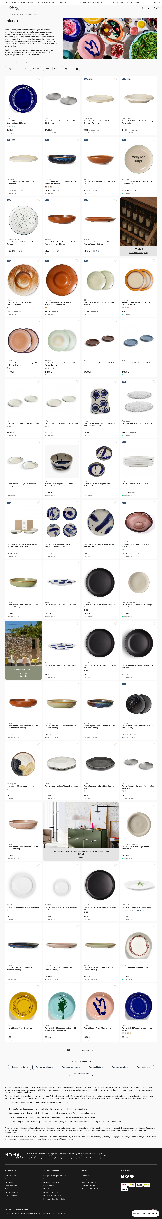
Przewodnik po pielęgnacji (53, 1179)
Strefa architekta (11, 1185)
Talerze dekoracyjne (81, 1073)
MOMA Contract (11, 1196)
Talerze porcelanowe (44, 1067)
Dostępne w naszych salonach (54, 1176)
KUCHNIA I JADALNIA (24, 14)
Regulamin (8, 1209)
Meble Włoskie (48, 1189)
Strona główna (10, 14)
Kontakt (7, 1189)
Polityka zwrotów (88, 1185)
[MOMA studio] (12, 8)
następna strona (88, 1050)
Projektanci (9, 1182)
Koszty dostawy (88, 1179)
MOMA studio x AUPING (52, 1196)
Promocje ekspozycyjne (52, 1182)
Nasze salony (10, 1179)
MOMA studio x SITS (50, 1192)
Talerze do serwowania (71, 1067)
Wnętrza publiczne (12, 1192)
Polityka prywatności (21, 1209)
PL (156, 1209)
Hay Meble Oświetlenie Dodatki (54, 1199)
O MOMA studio (10, 1176)
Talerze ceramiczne (20, 1067)
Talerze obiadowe (96, 1067)
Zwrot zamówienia (89, 1182)
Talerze (36, 14)
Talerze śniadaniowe (120, 1067)
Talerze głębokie (143, 1067)
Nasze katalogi (48, 1185)
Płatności (85, 1176)
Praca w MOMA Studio (90, 1189)
